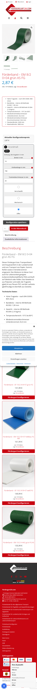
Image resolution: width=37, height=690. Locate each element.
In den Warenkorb (18, 228)
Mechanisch (18, 202)
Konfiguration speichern (16, 222)
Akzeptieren (18, 348)
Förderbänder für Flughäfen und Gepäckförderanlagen (18, 607)
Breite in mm (18, 158)
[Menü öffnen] (28, 18)
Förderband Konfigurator (9, 624)
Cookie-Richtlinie (10, 363)
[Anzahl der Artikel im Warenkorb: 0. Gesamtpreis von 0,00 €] (9, 18)
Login (29, 2)
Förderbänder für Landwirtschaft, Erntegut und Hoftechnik (16, 615)
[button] (34, 326)
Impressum (27, 363)
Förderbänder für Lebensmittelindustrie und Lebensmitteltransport (15, 620)
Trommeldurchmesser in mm (18, 177)
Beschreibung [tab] (10, 235)
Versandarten (6, 646)
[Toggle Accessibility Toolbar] (4, 686)
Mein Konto (5, 638)
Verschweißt (19, 191)
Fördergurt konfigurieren (18, 397)
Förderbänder (6, 627)
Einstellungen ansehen (18, 359)
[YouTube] (25, 576)
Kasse (4, 640)
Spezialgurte (5, 634)
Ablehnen (18, 354)
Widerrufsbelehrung (8, 648)
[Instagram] (16, 576)
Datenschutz (19, 363)
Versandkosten (22, 87)
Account (10, 2)
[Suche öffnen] (21, 18)
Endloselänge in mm (18, 167)
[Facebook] (11, 576)
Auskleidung (5, 629)
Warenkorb (21, 2)
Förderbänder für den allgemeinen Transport (15, 604)
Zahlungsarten (6, 651)
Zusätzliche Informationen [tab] (16, 239)
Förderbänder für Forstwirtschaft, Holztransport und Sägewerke (17, 610)
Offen (18, 213)
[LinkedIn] (21, 576)
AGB (3, 643)
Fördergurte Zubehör (8, 632)
